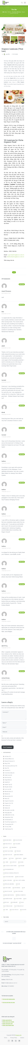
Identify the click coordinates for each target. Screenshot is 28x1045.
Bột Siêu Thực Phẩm (8, 851)
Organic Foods (8, 801)
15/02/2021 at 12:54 (6, 548)
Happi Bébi (7, 779)
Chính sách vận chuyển (8, 1021)
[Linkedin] (15, 1040)
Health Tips (7, 784)
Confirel (7, 770)
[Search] (22, 3)
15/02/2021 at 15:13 (6, 570)
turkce (4, 461)
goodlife (8, 54)
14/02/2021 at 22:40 (6, 516)
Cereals (5, 858)
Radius (6, 808)
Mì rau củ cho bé (19, 876)
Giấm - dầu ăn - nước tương (9, 865)
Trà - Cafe (5, 909)
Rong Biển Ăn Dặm (7, 898)
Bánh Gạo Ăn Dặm (17, 840)
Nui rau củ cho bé (7, 891)
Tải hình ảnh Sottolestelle (8, 999)
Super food (6, 902)
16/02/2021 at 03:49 (6, 621)
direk (3, 412)
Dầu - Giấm (5, 862)
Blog (6, 763)
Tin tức (6, 826)
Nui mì (23, 887)
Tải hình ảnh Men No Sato (8, 1002)
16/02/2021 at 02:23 (6, 593)
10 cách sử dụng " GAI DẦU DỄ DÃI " (12, 943)
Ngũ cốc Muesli (16, 887)
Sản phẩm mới (8, 810)
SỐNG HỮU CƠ (8, 815)
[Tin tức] (14, 938)
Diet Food (7, 777)
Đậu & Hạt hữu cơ (14, 909)
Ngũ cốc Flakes (7, 887)
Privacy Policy (13, 1037)
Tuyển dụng (7, 829)
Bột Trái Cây (18, 851)
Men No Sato (8, 791)
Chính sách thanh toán (8, 1025)
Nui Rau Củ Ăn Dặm (18, 891)
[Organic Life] (6, 3)
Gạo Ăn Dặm (21, 865)
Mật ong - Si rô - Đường (19, 880)
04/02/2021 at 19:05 (6, 414)
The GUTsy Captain (9, 822)
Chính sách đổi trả (7, 1020)
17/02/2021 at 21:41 (6, 647)
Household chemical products (11, 873)
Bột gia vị (5, 847)
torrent (4, 380)
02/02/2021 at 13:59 (6, 313)
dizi (3, 311)
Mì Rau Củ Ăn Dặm (7, 880)
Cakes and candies (18, 854)
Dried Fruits (18, 858)
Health (6, 782)
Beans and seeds (7, 840)
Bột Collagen (16, 843)
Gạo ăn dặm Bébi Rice (8, 869)
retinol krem (6, 678)
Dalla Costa (7, 775)
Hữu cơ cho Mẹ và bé (8, 876)
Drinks (24, 858)
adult (3, 346)
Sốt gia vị (21, 902)
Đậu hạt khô (23, 909)
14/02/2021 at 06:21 (6, 463)
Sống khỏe (7, 817)
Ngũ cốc (18, 884)
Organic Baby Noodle (8, 895)
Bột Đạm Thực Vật (7, 854)
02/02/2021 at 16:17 (6, 382)
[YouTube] (19, 1040)
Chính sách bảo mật (7, 1023)
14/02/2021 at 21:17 (6, 491)
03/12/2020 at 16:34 (6, 293)
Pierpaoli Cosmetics (21, 895)
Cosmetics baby (9, 772)
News (6, 798)
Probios (7, 805)
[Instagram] (12, 1040)
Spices (24, 898)
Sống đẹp (7, 812)
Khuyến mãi (7, 786)
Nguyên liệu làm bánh (8, 884)
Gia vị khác (20, 862)
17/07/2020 (15, 54)
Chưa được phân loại (10, 765)
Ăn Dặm (7, 756)
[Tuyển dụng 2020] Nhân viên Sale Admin (15, 932)
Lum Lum (7, 789)
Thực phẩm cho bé (7, 906)
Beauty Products (9, 761)
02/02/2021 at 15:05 (6, 348)
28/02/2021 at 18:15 (6, 680)
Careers (22, 1037)
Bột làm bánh (13, 847)
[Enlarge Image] (14, 33)
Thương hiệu (8, 824)
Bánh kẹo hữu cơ (7, 843)
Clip (6, 768)
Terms (5, 1037)
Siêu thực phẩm (18, 898)
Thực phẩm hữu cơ (18, 906)
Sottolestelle (8, 819)
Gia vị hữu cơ (13, 862)
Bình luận (21, 284)
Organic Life (8, 803)
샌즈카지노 (5, 646)
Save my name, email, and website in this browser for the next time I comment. (13, 739)
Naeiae (6, 793)
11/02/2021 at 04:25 (6, 436)
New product (8, 796)
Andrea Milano (8, 758)
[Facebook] (8, 1040)
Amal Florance (6, 291)
